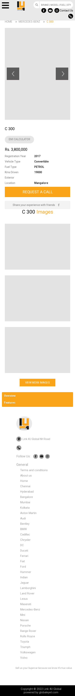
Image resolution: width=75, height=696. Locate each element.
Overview (10, 395)
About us (26, 475)
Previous (13, 74)
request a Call (37, 192)
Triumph (25, 647)
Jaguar (24, 582)
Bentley (24, 523)
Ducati (24, 550)
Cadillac (25, 534)
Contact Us (66, 10)
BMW (23, 529)
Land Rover (27, 593)
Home (8, 21)
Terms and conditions (34, 470)
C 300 (50, 21)
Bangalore (26, 497)
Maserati (25, 604)
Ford (23, 566)
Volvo (24, 657)
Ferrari (24, 556)
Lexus (24, 599)
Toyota (24, 641)
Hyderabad (27, 491)
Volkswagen (28, 652)
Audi (23, 518)
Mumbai (25, 502)
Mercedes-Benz (29, 21)
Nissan (24, 620)
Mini (22, 615)
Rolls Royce (27, 636)
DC (22, 545)
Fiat (22, 561)
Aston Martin (28, 513)
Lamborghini (28, 588)
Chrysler (25, 540)
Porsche (25, 625)
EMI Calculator (19, 139)
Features (9, 402)
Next (62, 74)
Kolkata (25, 507)
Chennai (25, 486)
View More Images (37, 382)
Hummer (25, 572)
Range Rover (28, 631)
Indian (24, 577)
